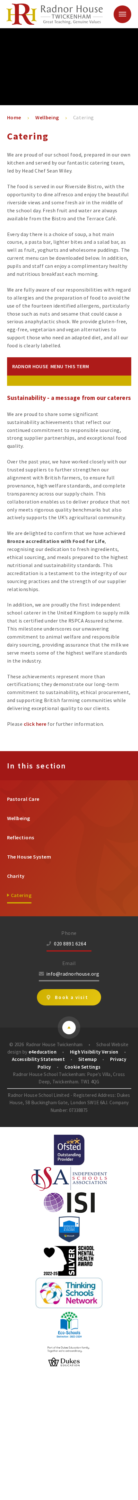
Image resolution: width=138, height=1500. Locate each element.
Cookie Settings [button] (83, 1067)
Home (14, 117)
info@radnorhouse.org (72, 973)
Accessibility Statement (38, 1059)
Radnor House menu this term (50, 366)
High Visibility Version (94, 1052)
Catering (83, 117)
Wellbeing (47, 117)
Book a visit (71, 997)
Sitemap (87, 1059)
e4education (42, 1052)
